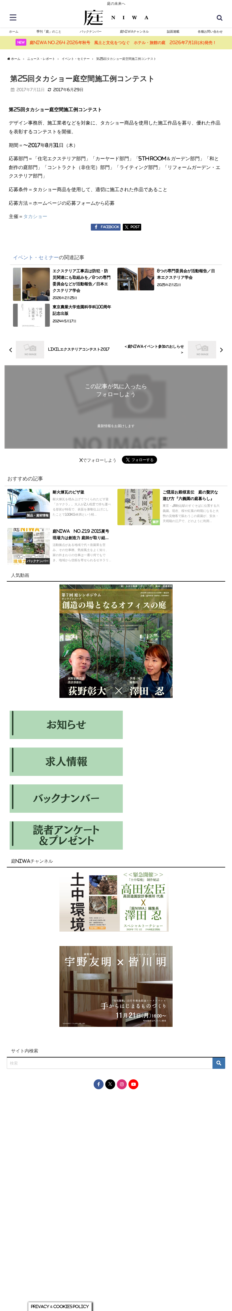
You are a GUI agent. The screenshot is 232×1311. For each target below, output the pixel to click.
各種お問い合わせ (210, 31)
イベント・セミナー (36, 257)
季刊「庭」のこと (48, 31)
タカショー (35, 216)
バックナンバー (91, 31)
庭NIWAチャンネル (134, 31)
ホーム (13, 31)
